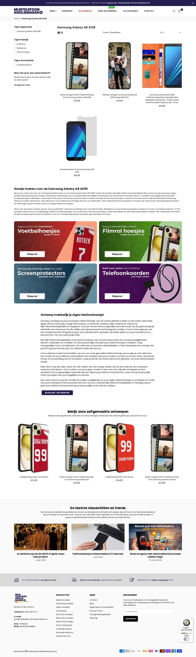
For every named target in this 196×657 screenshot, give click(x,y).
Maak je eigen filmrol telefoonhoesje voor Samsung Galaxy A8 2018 (77, 96)
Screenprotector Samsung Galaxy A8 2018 (77, 170)
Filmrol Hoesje (23, 52)
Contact (93, 600)
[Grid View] (58, 32)
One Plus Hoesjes (64, 614)
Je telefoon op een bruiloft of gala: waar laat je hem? (41, 555)
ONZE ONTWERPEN (107, 9)
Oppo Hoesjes (63, 607)
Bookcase (21, 48)
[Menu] (191, 619)
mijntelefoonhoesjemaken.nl (127, 195)
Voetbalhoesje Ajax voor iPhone (34, 477)
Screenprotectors (64, 632)
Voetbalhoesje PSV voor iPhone (119, 477)
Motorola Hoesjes (64, 618)
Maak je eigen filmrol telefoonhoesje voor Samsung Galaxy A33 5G (162, 478)
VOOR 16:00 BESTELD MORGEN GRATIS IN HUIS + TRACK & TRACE (98, 3)
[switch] (186, 639)
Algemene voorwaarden (102, 607)
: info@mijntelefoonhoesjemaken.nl (30, 617)
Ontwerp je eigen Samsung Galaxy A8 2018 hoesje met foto (119, 96)
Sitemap (94, 618)
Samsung (59, 323)
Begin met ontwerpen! (57, 392)
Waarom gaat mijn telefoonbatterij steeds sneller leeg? (155, 555)
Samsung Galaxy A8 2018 (29, 31)
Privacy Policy (96, 610)
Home (16, 18)
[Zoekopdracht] (174, 11)
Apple (43, 323)
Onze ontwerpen (64, 625)
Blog (92, 603)
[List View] (61, 32)
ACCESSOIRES (130, 11)
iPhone (50, 323)
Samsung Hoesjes (65, 603)
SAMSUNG (67, 11)
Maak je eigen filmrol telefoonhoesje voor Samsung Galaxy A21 (76, 478)
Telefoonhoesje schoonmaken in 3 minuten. (98, 553)
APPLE (52, 11)
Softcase (21, 44)
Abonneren (130, 618)
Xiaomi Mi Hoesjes (65, 621)
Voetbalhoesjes (64, 629)
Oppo (112, 323)
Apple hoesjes (63, 600)
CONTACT (149, 11)
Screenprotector (24, 65)
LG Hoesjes (61, 610)
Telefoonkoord (63, 636)
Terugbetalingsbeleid (100, 614)
